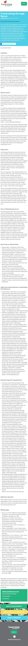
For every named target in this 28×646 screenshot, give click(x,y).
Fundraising (5, 598)
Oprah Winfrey (6, 596)
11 (15, 18)
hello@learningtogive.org (14, 639)
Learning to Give (6, 3)
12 (16, 18)
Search (14, 632)
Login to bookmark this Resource (9, 43)
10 (13, 18)
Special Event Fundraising (9, 593)
